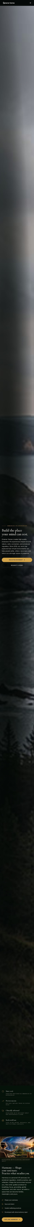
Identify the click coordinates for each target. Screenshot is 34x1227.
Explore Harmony (11, 1219)
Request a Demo (17, 565)
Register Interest (16, 560)
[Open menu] (30, 3)
